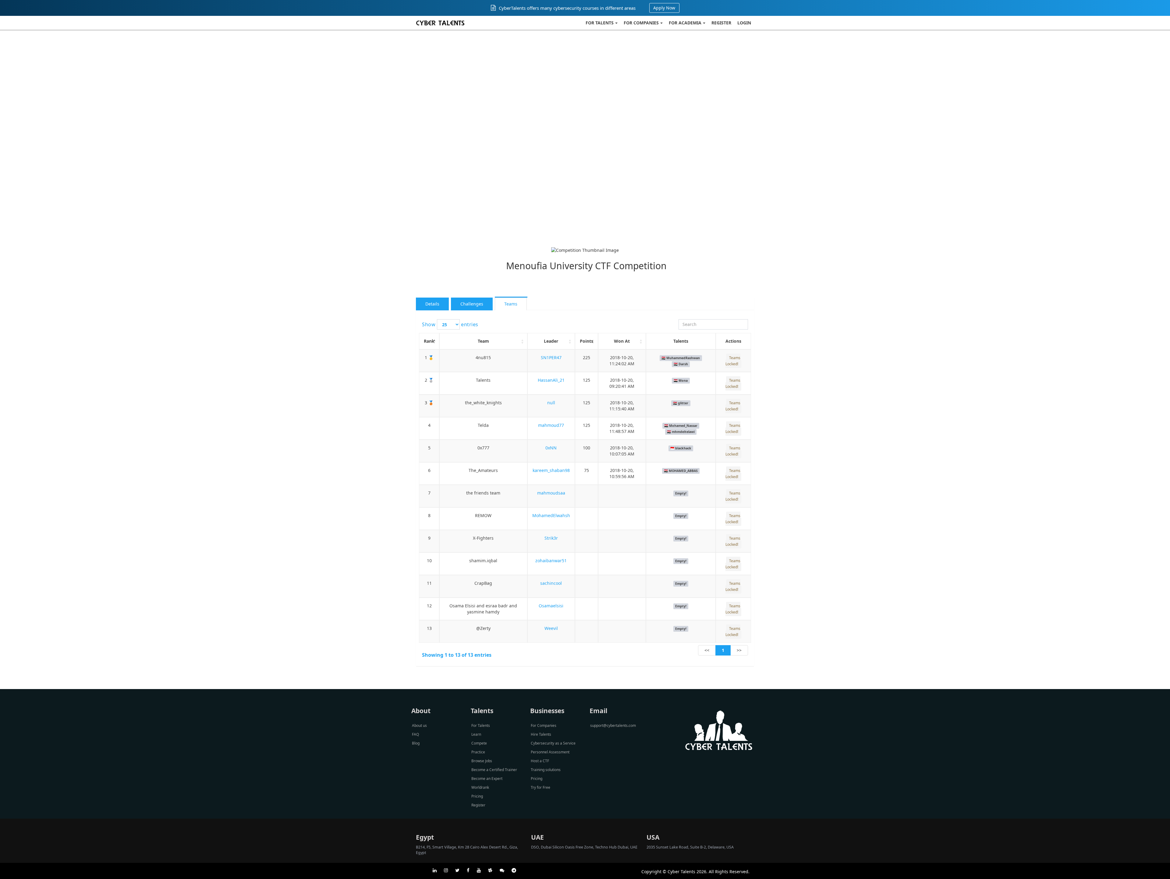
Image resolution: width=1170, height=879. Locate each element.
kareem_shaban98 (551, 470)
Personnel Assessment (550, 752)
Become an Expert (486, 778)
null (551, 403)
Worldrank (480, 787)
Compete (479, 743)
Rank (429, 341)
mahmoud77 (551, 425)
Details (432, 304)
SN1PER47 (551, 357)
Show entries (450, 324)
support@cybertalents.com (613, 725)
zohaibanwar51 (551, 560)
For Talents (600, 23)
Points (586, 341)
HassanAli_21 (551, 380)
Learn (476, 734)
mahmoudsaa (551, 493)
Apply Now (664, 8)
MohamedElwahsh (551, 515)
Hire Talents (541, 734)
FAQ (415, 734)
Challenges (471, 304)
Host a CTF (540, 760)
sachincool (551, 583)
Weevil (551, 628)
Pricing (477, 796)
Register (721, 23)
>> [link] (739, 650)
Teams (510, 304)
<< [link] (706, 650)
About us (419, 725)
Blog (416, 743)
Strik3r (551, 538)
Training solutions (546, 769)
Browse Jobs (481, 760)
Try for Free (540, 787)
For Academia (685, 23)
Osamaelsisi (551, 606)
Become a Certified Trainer (494, 769)
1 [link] (723, 650)
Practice (478, 752)
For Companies (641, 23)
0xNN (551, 448)
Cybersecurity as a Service (553, 743)
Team (483, 341)
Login (744, 23)
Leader (551, 341)
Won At (622, 341)
